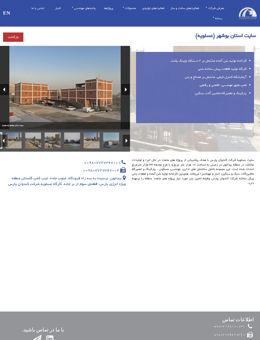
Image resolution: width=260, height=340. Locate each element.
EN (6, 13)
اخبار (58, 8)
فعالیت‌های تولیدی (153, 8)
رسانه (218, 18)
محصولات (130, 8)
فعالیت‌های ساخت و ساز (184, 8)
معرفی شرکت (215, 8)
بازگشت (13, 37)
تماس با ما (37, 8)
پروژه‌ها (108, 8)
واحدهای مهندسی (84, 8)
